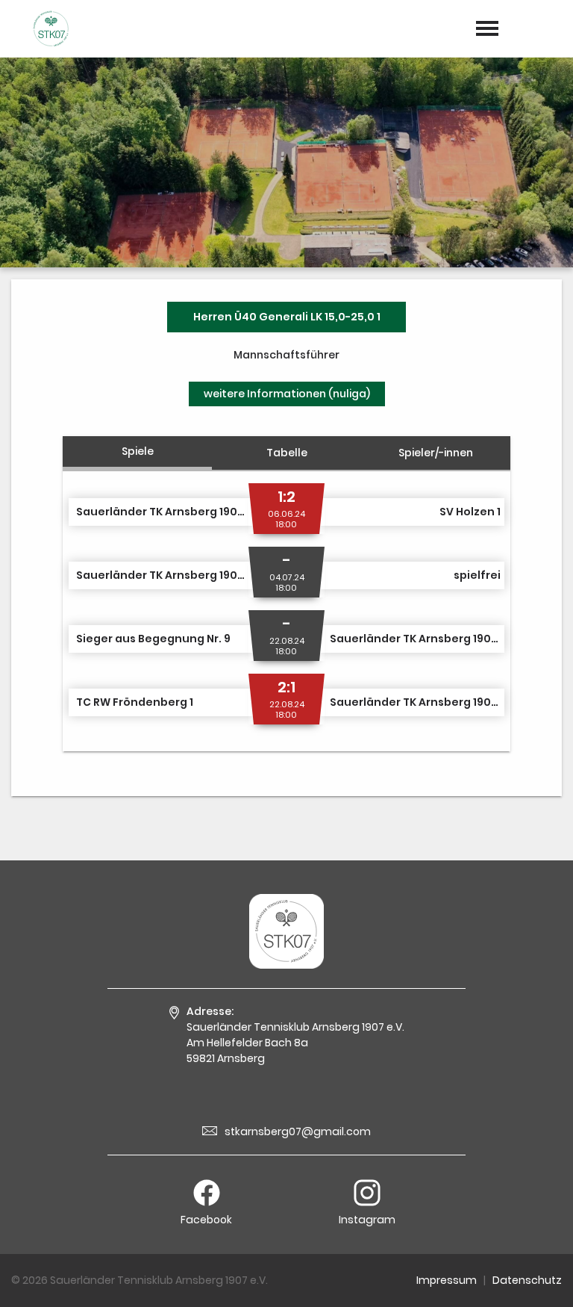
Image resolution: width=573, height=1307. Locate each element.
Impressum (446, 1280)
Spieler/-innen (435, 452)
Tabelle (286, 452)
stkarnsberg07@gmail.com (298, 1131)
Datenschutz (527, 1280)
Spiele (138, 451)
